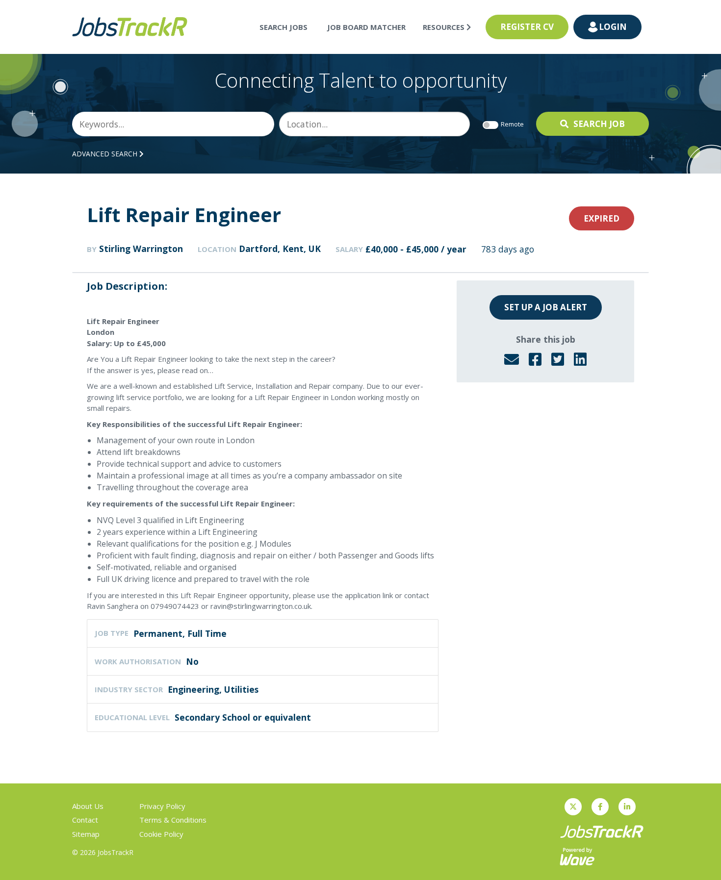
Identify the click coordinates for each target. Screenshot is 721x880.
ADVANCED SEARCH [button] (105, 153)
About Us (87, 806)
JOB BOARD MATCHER (366, 27)
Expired (601, 218)
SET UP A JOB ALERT (545, 307)
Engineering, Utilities (213, 689)
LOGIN (613, 26)
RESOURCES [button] (444, 27)
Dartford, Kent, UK (280, 248)
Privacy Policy (162, 806)
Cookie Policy (161, 834)
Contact (85, 820)
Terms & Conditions (172, 820)
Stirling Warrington (141, 248)
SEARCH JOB (599, 123)
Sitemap (86, 834)
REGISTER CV (527, 26)
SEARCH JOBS (283, 27)
